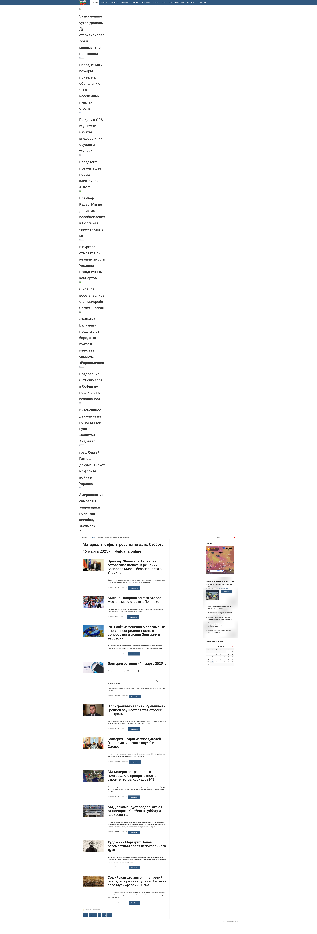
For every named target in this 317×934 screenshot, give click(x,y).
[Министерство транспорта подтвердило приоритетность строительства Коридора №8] (93, 776)
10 (208, 656)
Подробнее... (226, 591)
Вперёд (104, 915)
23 (232, 659)
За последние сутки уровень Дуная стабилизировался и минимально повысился (92, 35)
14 (224, 656)
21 (224, 659)
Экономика (145, 2)
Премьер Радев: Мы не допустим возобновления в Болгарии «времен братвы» (92, 217)
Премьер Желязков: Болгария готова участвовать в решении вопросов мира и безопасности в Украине (135, 567)
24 (208, 662)
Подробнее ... (134, 588)
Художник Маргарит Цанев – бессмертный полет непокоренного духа (137, 846)
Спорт (164, 2)
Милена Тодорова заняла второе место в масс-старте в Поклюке (134, 600)
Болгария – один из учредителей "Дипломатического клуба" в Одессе (134, 743)
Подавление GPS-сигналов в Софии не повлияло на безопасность (91, 386)
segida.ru (236, 921)
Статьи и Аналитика (176, 2)
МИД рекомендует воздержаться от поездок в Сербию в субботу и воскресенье (135, 811)
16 (232, 656)
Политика (134, 2)
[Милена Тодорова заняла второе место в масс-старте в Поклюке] (93, 602)
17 (208, 659)
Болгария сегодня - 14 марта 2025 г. (137, 664)
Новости (104, 2)
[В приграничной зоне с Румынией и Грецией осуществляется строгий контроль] (93, 710)
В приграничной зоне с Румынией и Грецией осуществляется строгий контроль (137, 710)
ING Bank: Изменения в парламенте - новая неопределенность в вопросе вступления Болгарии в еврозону (136, 632)
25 (212, 661)
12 (216, 656)
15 (228, 656)
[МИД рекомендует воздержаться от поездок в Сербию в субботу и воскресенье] (93, 811)
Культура (124, 2)
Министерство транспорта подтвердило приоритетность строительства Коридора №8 (132, 775)
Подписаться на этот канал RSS (92, 909)
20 (220, 659)
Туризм (155, 2)
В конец (109, 915)
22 (228, 659)
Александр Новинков (223, 588)
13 (220, 656)
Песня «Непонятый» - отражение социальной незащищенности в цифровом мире (218, 624)
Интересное (202, 2)
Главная (95, 2)
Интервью (190, 2)
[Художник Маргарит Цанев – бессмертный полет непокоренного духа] (93, 846)
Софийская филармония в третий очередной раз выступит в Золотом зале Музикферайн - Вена (137, 881)
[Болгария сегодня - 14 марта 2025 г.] (93, 667)
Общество (114, 2)
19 (216, 659)
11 (212, 656)
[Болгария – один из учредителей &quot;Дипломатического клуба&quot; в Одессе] (93, 743)
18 (212, 659)
